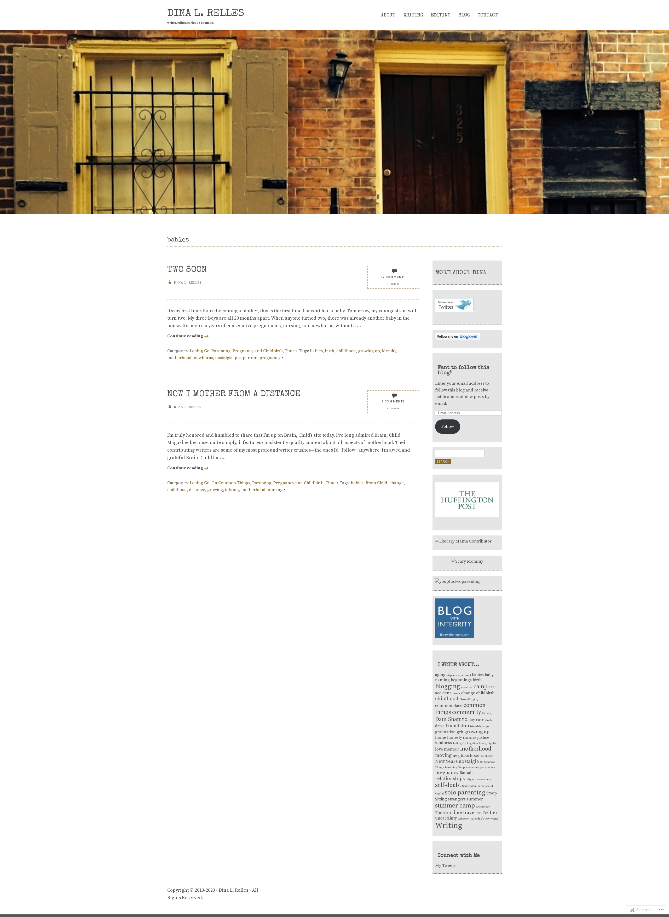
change (396, 483)
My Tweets (445, 865)
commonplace (448, 705)
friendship (457, 726)
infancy (232, 489)
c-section (466, 687)
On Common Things (230, 483)
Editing (441, 15)
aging (440, 674)
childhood (346, 351)
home (440, 737)
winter (494, 819)
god (488, 726)
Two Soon (187, 270)
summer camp (455, 806)
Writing (413, 15)
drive (440, 726)
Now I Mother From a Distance (234, 394)
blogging (447, 686)
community (466, 712)
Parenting (220, 351)
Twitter (490, 813)
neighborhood (466, 755)
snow (481, 786)
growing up (369, 351)
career (456, 693)
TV (479, 813)
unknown (463, 819)
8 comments (393, 401)
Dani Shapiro (451, 719)
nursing (275, 489)
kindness (443, 742)
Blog (464, 15)
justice (483, 737)
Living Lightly (487, 743)
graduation (445, 732)
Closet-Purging (468, 699)
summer (475, 799)
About (388, 15)
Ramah (466, 772)
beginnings (461, 680)
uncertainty (446, 818)
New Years (446, 761)
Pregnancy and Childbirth (258, 351)
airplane (452, 675)
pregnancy (269, 357)
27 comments (393, 277)
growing (215, 489)
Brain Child (376, 483)
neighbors (487, 756)
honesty (454, 737)
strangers (457, 799)
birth (329, 351)
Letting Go (199, 351)
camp (480, 686)
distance (197, 489)
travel (469, 813)
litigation (472, 743)
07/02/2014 (393, 408)
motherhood (179, 357)
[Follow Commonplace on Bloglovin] (457, 339)
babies (316, 351)
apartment (464, 675)
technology (483, 807)
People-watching (468, 767)
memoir (451, 749)
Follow (447, 426)
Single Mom (469, 786)
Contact (488, 15)
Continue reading (185, 336)
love (439, 749)
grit (460, 732)
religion (470, 779)
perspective (487, 767)
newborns (203, 357)
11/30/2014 (393, 284)
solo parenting (465, 793)
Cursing (487, 713)
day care (476, 719)
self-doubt (448, 785)
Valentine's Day (479, 819)
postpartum (246, 357)
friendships (477, 726)
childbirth (485, 693)
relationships (450, 779)
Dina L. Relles (205, 14)
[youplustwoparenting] (458, 581)
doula (489, 720)
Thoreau (443, 812)
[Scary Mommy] (467, 561)
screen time (483, 779)
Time (290, 351)
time (457, 813)
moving (443, 755)
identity (389, 351)
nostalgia (224, 357)
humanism (469, 738)
